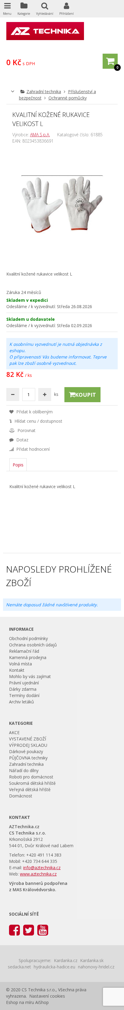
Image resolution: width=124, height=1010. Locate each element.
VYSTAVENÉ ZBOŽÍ (27, 739)
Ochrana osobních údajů (33, 645)
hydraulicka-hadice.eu (54, 967)
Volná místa (20, 664)
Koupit (85, 394)
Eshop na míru (20, 1002)
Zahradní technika (43, 91)
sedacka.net (19, 967)
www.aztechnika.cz (38, 874)
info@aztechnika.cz (41, 867)
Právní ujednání (24, 683)
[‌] (14, 929)
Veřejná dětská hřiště (30, 789)
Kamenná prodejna (27, 657)
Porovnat (26, 430)
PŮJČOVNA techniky (28, 758)
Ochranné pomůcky (67, 98)
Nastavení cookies (47, 996)
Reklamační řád (24, 651)
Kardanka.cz (65, 960)
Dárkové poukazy (26, 751)
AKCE (14, 732)
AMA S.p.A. (40, 134)
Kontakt (16, 670)
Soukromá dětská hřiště (32, 783)
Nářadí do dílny (24, 770)
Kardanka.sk (92, 960)
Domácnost (20, 796)
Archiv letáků (21, 702)
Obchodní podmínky (28, 638)
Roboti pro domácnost (31, 777)
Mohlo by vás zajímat (30, 676)
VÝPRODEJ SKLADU (28, 745)
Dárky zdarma (22, 689)
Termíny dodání (24, 695)
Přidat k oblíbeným (34, 412)
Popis (18, 465)
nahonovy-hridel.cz (96, 967)
